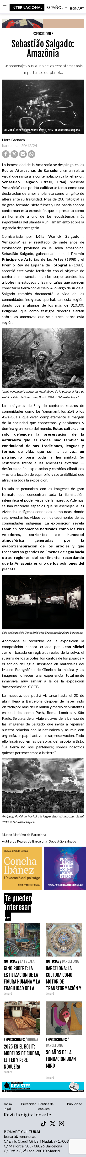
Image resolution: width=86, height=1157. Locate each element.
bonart (8, 993)
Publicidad (74, 1104)
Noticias (10, 961)
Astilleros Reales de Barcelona (24, 841)
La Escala (27, 961)
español (54, 7)
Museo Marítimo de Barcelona (24, 835)
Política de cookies (46, 1106)
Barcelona (70, 961)
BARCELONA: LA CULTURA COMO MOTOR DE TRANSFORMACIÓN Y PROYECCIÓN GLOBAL (63, 981)
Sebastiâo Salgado (62, 841)
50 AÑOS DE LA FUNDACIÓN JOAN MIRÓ (61, 1059)
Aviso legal (8, 1106)
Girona (32, 1039)
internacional (27, 7)
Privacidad (28, 1104)
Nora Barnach (13, 139)
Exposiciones (43, 33)
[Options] (5, 7)
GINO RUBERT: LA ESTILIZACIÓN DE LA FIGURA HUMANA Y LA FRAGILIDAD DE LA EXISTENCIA (22, 981)
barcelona (10, 145)
